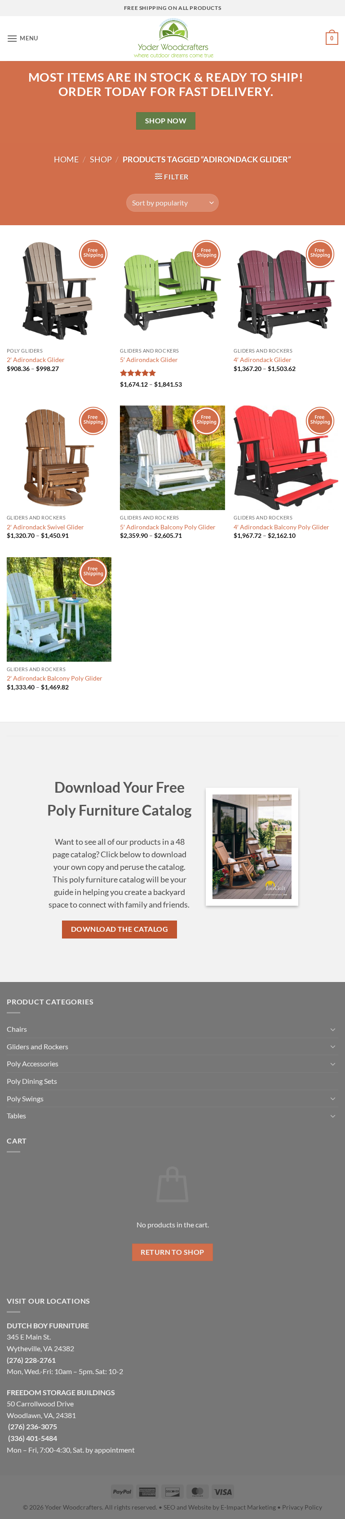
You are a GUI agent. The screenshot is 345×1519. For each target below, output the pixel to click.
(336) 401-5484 (32, 1438)
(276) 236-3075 (32, 1426)
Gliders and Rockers (37, 1046)
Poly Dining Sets (32, 1081)
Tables (16, 1115)
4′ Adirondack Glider (263, 359)
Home (66, 159)
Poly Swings (25, 1098)
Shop (101, 159)
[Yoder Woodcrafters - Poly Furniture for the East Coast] (172, 38)
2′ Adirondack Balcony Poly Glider (54, 678)
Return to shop (172, 1252)
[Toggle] (332, 1029)
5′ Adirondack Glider (149, 359)
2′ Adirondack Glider (36, 359)
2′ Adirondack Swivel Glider (45, 527)
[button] (22, 38)
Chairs (17, 1029)
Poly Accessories (32, 1063)
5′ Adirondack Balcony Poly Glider (168, 527)
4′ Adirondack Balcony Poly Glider (281, 527)
